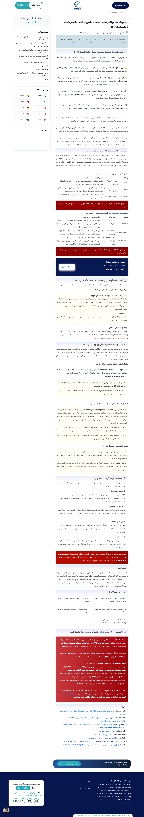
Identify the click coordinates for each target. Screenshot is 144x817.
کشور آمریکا (23, 114)
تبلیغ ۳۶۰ (91, 815)
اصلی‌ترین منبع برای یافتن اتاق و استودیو (102, 738)
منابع (46, 79)
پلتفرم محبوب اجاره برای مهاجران (103, 734)
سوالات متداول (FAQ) (41, 69)
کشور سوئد (23, 120)
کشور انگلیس (40, 114)
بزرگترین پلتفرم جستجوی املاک (108, 731)
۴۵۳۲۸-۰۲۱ (24, 788)
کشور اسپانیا (23, 96)
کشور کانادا (41, 120)
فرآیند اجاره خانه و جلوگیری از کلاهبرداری (36, 62)
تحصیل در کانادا (85, 781)
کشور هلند (41, 96)
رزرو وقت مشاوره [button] (67, 267)
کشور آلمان (24, 108)
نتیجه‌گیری (45, 66)
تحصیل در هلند (85, 785)
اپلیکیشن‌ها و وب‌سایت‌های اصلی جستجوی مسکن (32, 43)
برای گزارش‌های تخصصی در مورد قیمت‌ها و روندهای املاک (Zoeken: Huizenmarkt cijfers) (91, 745)
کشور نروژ (41, 108)
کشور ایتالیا (41, 102)
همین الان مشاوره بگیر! (41, 46)
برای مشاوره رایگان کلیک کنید (69, 764)
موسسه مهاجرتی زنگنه (69, 694)
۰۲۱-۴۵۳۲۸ (119, 765)
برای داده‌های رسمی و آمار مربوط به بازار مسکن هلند (78, 741)
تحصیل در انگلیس (85, 788)
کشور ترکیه (24, 102)
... (47, 135)
